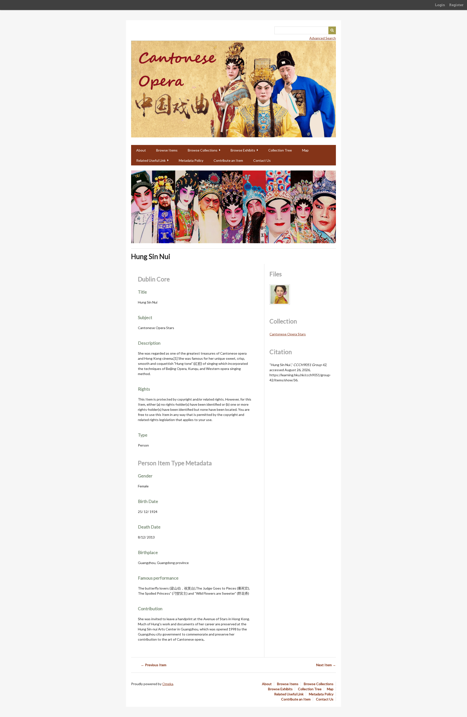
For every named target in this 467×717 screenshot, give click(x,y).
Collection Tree (280, 150)
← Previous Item (153, 665)
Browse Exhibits (243, 150)
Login (440, 5)
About (141, 150)
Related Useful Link (151, 160)
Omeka (167, 684)
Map (305, 150)
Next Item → (326, 665)
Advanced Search (322, 38)
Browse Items (167, 150)
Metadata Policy (191, 160)
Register (456, 5)
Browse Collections (202, 150)
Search (332, 30)
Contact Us (262, 160)
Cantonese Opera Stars (287, 334)
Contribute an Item (228, 160)
